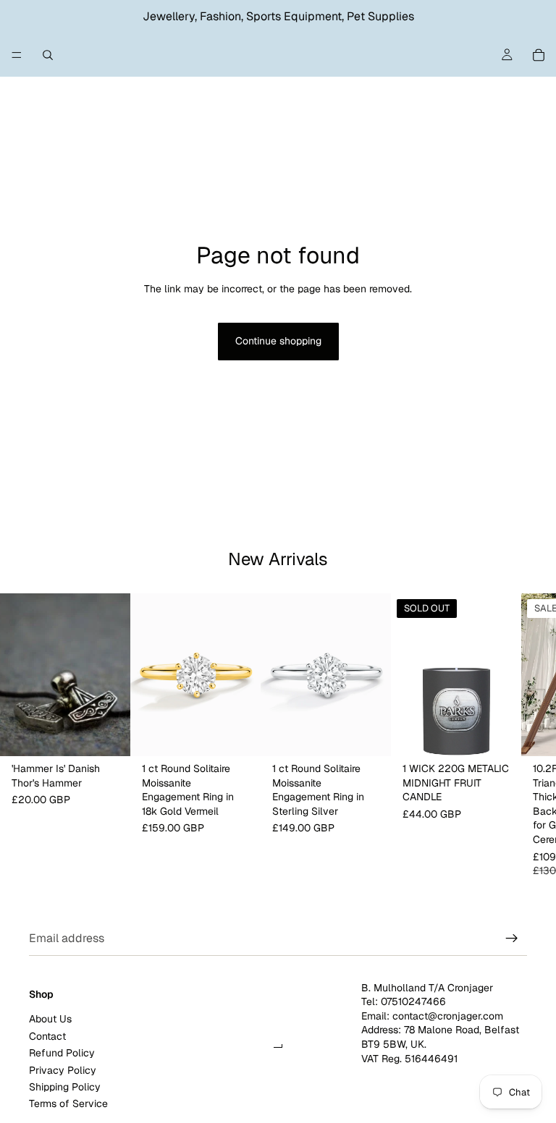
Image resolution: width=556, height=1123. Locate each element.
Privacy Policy (62, 1069)
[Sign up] (512, 938)
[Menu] (16, 55)
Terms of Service (68, 1103)
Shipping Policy (65, 1086)
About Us (50, 1018)
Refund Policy (62, 1052)
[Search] (48, 55)
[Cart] (539, 55)
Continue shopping (278, 340)
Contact (47, 1036)
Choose (250, 733)
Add (120, 733)
